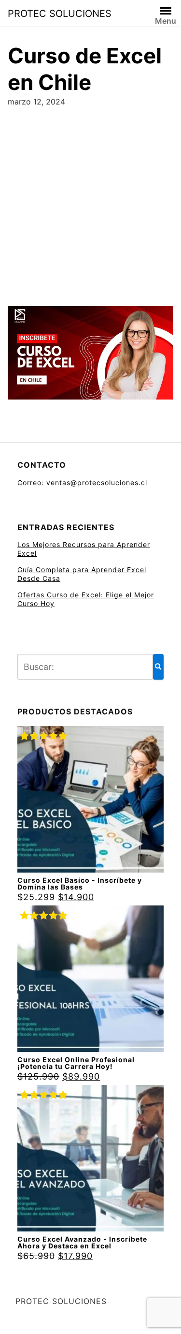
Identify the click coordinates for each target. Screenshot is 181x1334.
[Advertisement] (90, 203)
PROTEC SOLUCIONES (59, 13)
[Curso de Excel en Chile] (90, 356)
